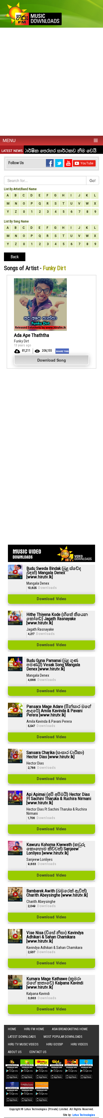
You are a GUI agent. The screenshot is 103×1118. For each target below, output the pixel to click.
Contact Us (37, 1052)
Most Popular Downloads (63, 1037)
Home (12, 1029)
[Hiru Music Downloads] (33, 13)
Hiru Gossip (54, 1044)
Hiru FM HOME (34, 1029)
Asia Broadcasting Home (70, 1029)
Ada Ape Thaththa (31, 335)
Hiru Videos (79, 1044)
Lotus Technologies (83, 1115)
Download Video (51, 599)
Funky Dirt (21, 341)
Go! (93, 180)
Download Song (51, 360)
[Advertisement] (51, 82)
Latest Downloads (22, 1037)
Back (15, 256)
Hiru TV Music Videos (23, 1044)
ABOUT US (14, 1052)
